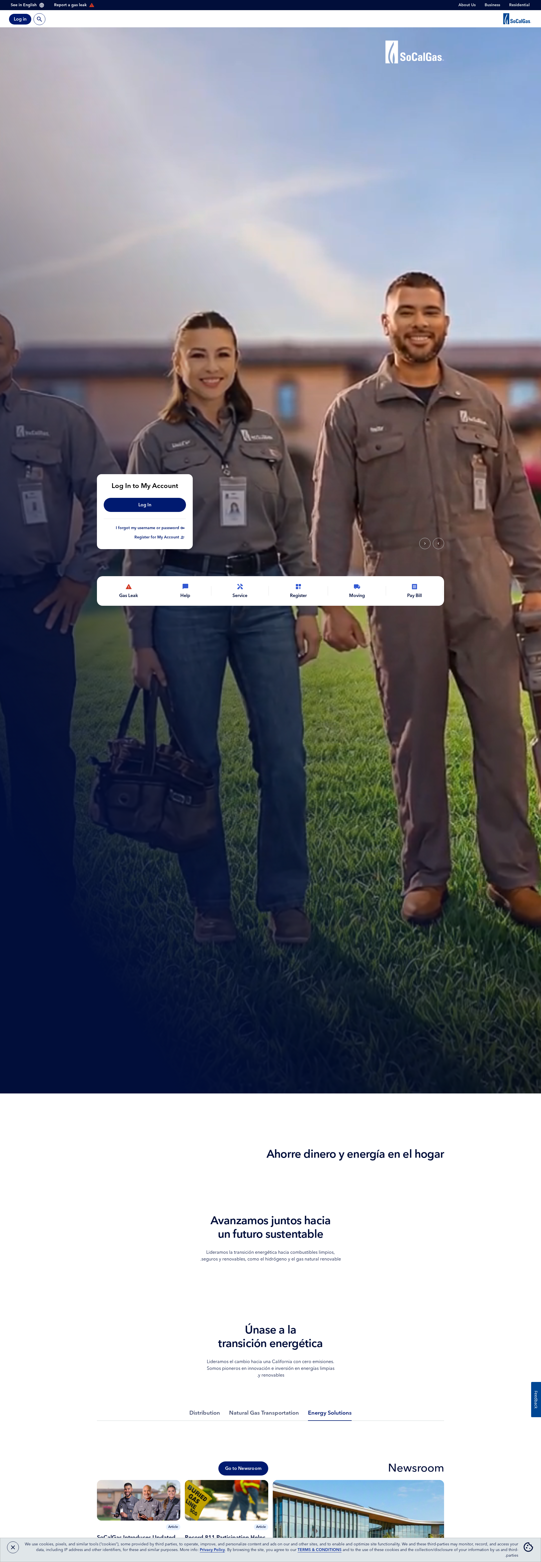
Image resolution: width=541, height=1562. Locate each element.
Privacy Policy (212, 1550)
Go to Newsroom (243, 1468)
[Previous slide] (438, 543)
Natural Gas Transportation (264, 1413)
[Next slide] (425, 543)
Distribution (204, 1413)
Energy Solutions (330, 1413)
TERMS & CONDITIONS (320, 1550)
